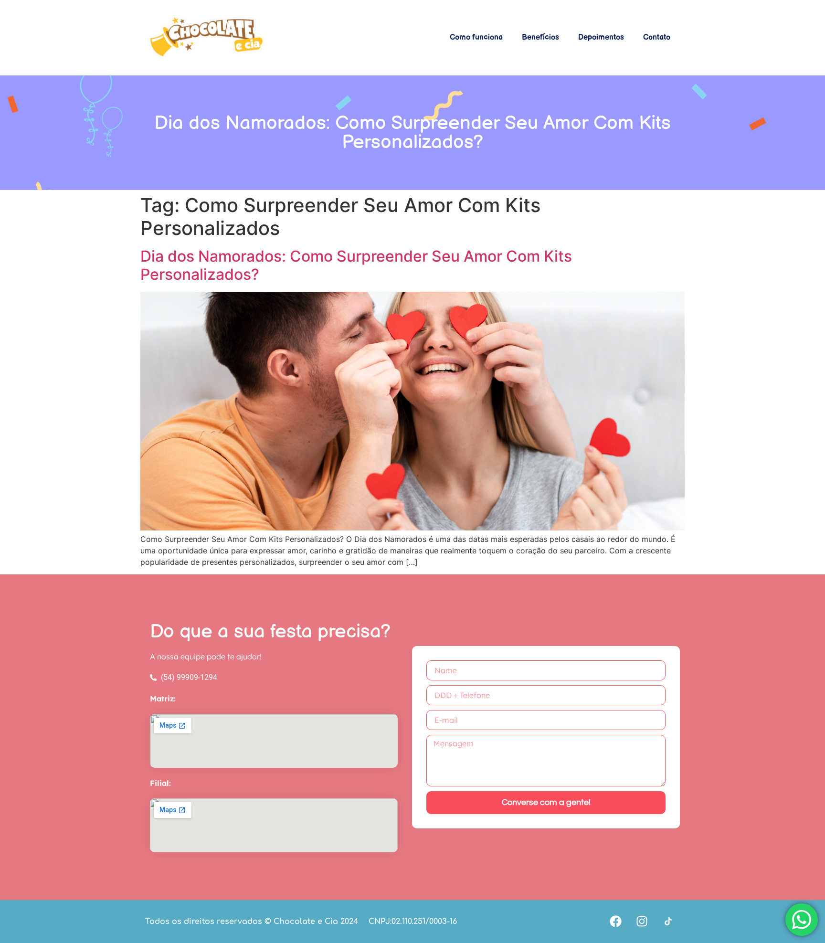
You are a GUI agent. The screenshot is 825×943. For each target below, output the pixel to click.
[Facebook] (615, 921)
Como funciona (476, 37)
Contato (656, 37)
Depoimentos (601, 37)
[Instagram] (642, 921)
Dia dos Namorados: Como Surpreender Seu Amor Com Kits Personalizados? (356, 265)
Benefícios (540, 37)
